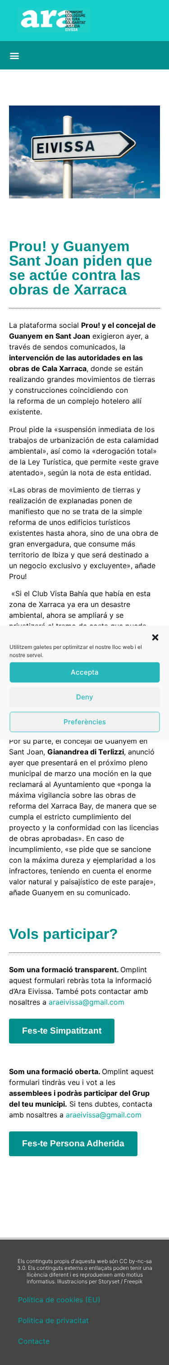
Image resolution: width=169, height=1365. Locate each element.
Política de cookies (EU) (59, 1299)
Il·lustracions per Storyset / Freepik (99, 1281)
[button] (155, 637)
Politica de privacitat (53, 1320)
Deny (84, 697)
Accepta (85, 672)
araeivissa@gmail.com (86, 1002)
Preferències (85, 721)
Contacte (34, 1341)
